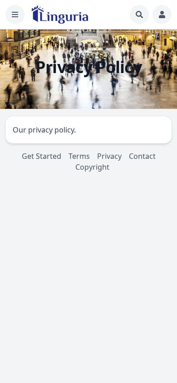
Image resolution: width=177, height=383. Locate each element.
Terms (79, 156)
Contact (142, 156)
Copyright (92, 167)
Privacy (109, 156)
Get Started (41, 156)
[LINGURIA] (60, 14)
